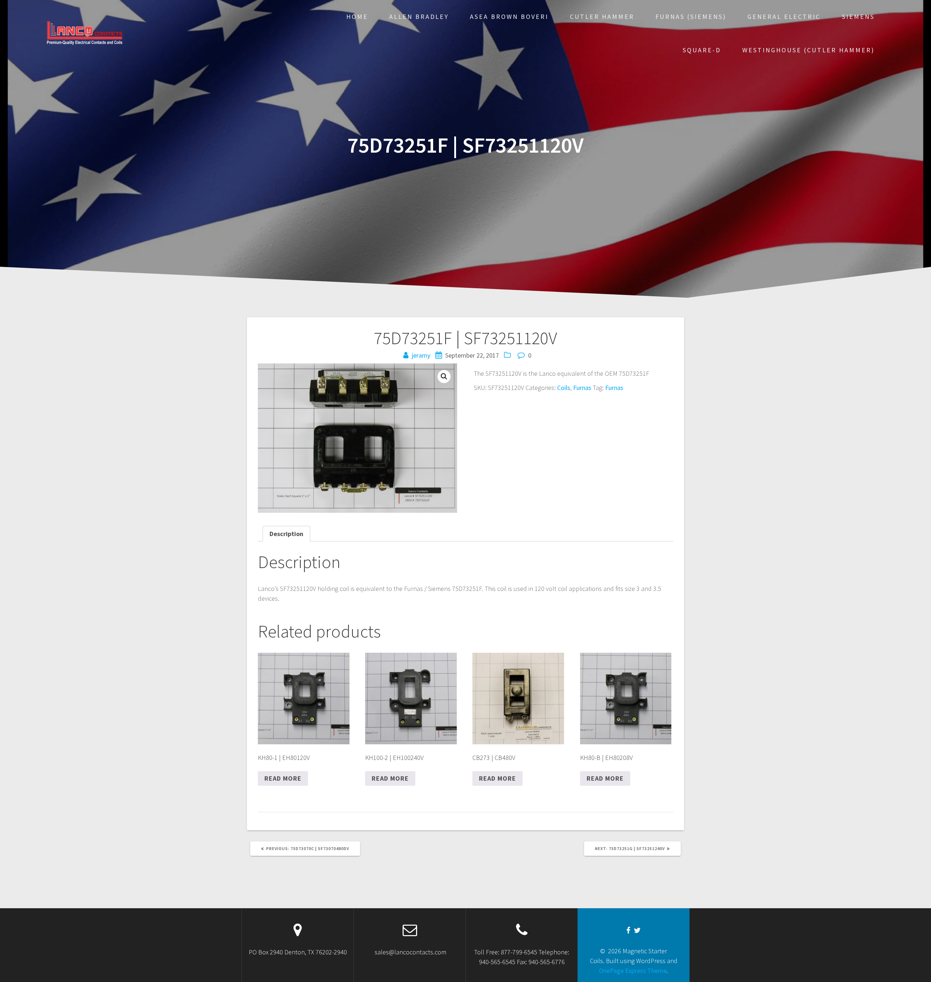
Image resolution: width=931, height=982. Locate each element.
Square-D (702, 50)
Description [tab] (286, 534)
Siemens (858, 16)
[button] (444, 376)
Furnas (582, 387)
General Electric (783, 16)
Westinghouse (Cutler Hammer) (808, 50)
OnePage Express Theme (633, 970)
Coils (563, 387)
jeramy (421, 355)
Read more (282, 778)
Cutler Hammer (602, 16)
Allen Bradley (419, 16)
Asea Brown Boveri (509, 16)
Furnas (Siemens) (690, 16)
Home (357, 16)
